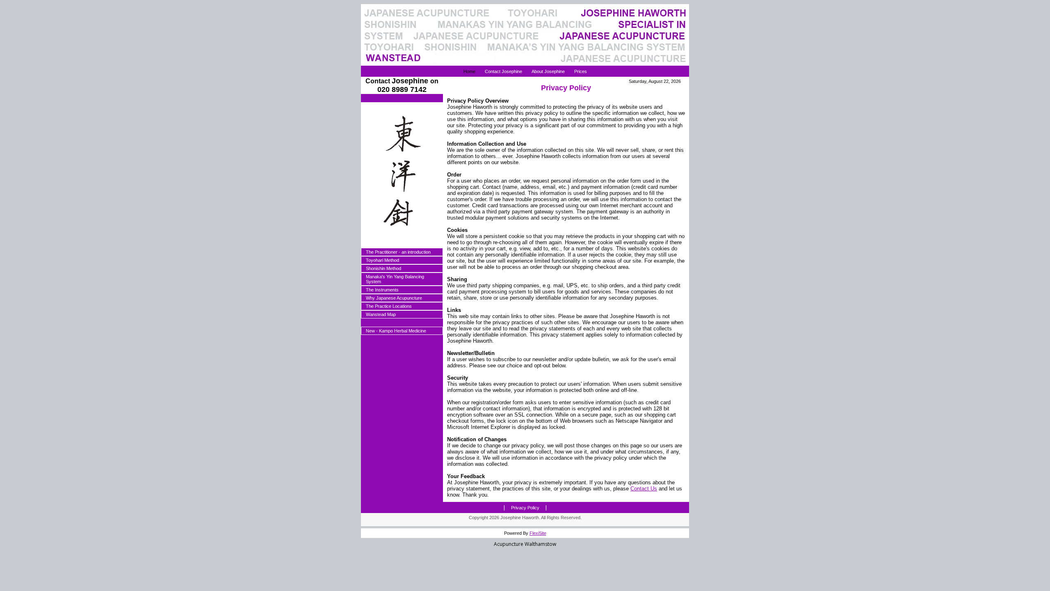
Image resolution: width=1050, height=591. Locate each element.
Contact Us (643, 489)
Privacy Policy (525, 507)
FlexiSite (538, 533)
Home (469, 71)
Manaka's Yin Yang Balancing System (395, 279)
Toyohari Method (382, 260)
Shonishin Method (383, 268)
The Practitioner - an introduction (398, 252)
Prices (580, 71)
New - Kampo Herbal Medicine (396, 330)
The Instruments (382, 289)
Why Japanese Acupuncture (394, 298)
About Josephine (548, 71)
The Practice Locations (389, 306)
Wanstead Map (381, 314)
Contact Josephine (503, 71)
